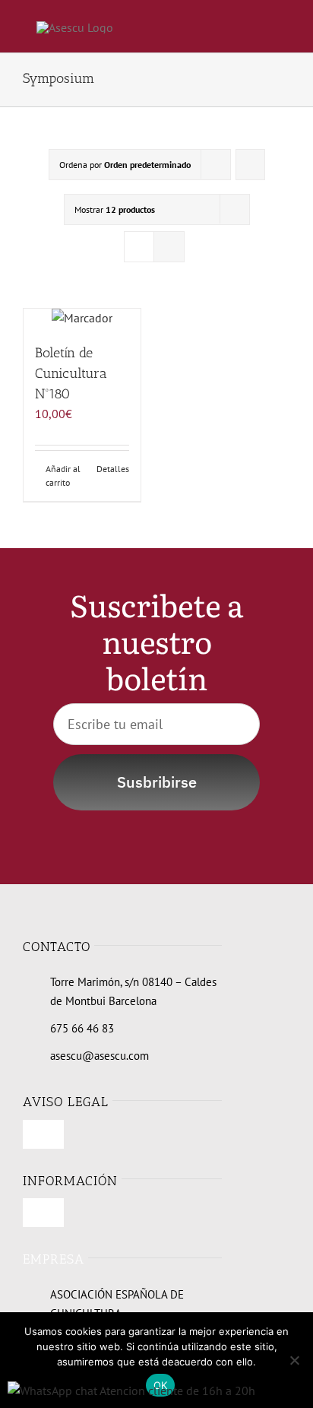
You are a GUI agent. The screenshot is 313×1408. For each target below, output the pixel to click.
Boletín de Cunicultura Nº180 (71, 373)
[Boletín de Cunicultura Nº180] (82, 318)
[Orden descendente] (250, 164)
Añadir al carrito (63, 475)
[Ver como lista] (169, 247)
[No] (294, 1360)
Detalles (112, 468)
